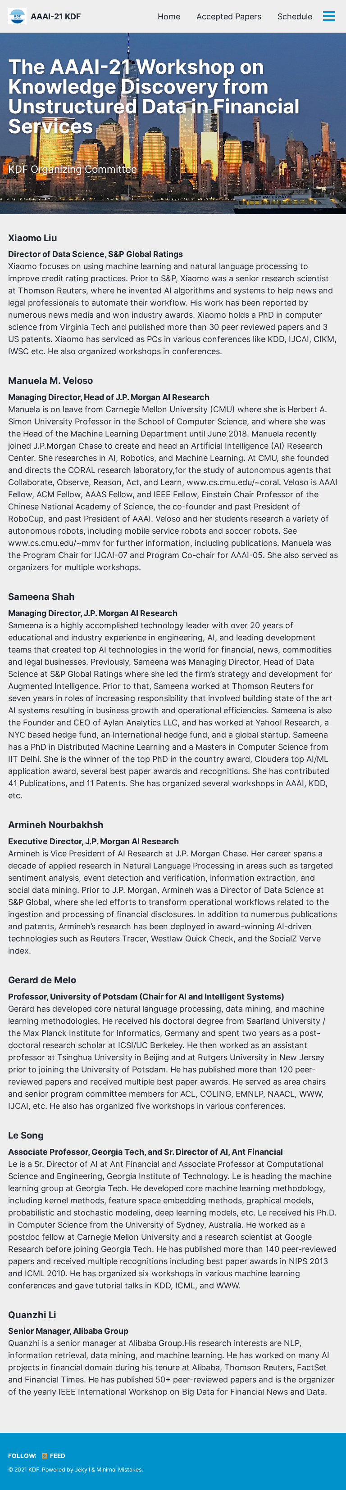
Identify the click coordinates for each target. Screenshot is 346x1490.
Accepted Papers (228, 16)
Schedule (295, 16)
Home (169, 16)
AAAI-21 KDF (56, 16)
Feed (57, 1455)
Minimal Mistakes (118, 1469)
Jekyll (82, 1469)
